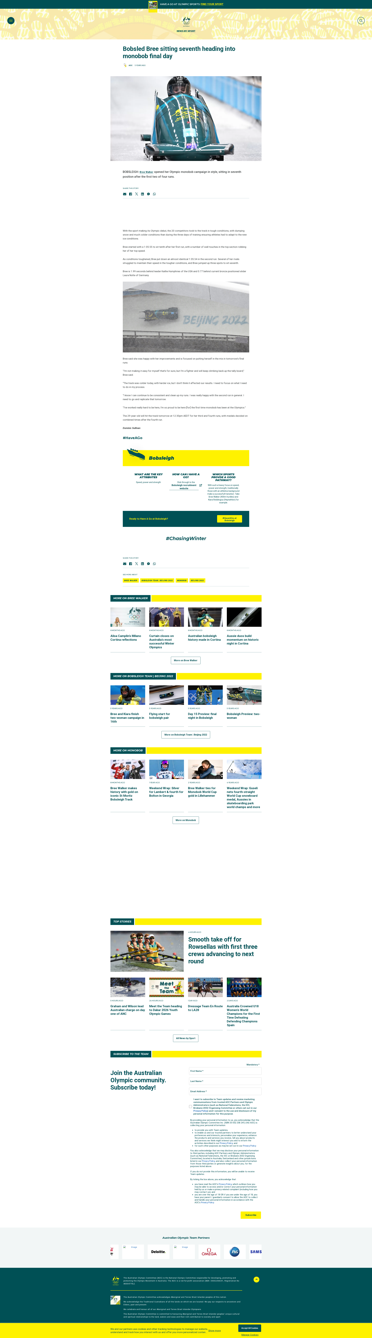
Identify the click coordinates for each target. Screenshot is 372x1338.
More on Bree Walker (185, 660)
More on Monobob (186, 820)
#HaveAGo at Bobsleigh (230, 519)
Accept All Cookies (249, 1328)
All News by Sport (185, 1038)
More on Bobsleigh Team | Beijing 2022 (185, 734)
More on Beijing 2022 (185, 905)
